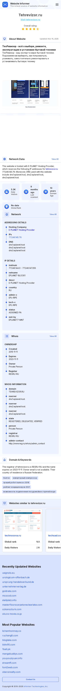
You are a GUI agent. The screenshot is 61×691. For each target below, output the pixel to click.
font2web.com (10, 667)
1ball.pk (6, 649)
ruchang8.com (10, 635)
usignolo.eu (8, 572)
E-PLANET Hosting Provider (22, 230)
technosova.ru (13, 535)
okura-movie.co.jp (12, 613)
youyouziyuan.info (12, 658)
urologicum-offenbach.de (16, 577)
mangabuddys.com (12, 653)
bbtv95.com (8, 644)
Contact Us (30, 679)
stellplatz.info (9, 600)
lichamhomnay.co (11, 630)
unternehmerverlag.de (14, 586)
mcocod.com (9, 595)
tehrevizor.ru (52, 169)
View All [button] (55, 159)
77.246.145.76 (15, 237)
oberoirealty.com (11, 671)
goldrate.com (9, 591)
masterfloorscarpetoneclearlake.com (22, 604)
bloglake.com (9, 640)
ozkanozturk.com (11, 609)
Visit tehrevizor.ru (30, 19)
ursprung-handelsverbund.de (18, 582)
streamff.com (9, 662)
